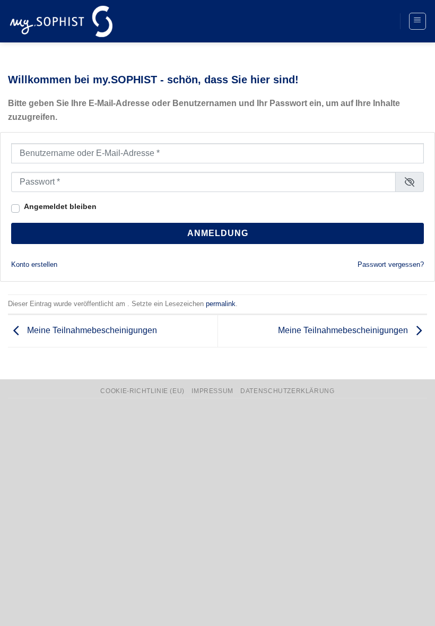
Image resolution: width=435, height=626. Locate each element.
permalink (221, 304)
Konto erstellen (34, 264)
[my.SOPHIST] (61, 21)
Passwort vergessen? (391, 264)
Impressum (212, 391)
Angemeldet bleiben (60, 206)
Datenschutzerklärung (287, 391)
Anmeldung (217, 233)
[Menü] (418, 21)
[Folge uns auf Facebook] (343, 21)
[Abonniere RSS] (382, 21)
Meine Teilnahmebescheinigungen (91, 330)
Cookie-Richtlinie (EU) (142, 391)
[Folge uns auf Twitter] (362, 21)
